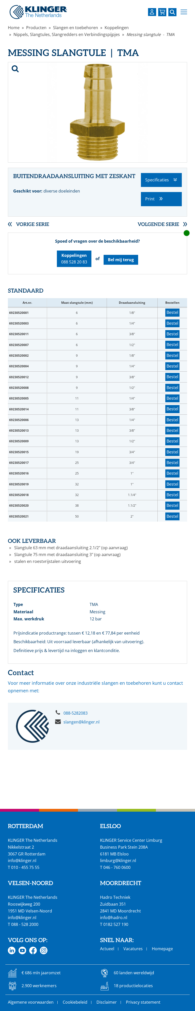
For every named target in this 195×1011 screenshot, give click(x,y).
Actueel (107, 948)
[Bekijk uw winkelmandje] (162, 12)
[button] (184, 12)
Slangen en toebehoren (75, 27)
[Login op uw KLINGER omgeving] (152, 12)
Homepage (162, 948)
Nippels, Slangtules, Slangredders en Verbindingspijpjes (66, 34)
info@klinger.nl (22, 860)
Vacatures (133, 948)
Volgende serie (158, 224)
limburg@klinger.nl (118, 860)
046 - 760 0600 (117, 867)
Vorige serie (32, 224)
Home (14, 27)
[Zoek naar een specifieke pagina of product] (172, 12)
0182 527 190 (115, 924)
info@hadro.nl (113, 917)
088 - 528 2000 (24, 924)
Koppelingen (117, 27)
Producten (36, 27)
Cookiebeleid (75, 1002)
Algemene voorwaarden (31, 1002)
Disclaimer (106, 1002)
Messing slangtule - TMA (150, 34)
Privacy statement (143, 1002)
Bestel (172, 312)
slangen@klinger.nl (81, 721)
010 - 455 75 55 (25, 867)
